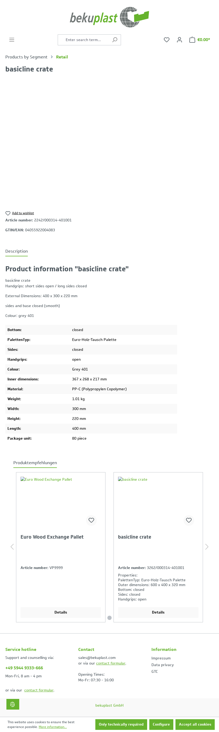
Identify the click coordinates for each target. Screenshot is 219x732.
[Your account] (179, 39)
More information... (53, 727)
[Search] (114, 39)
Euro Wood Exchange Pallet (52, 537)
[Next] (207, 547)
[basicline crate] (158, 503)
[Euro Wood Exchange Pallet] (61, 503)
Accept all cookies (195, 724)
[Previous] (12, 547)
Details (60, 612)
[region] (109, 144)
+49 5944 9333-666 (24, 668)
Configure (161, 724)
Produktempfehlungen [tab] (35, 463)
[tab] (16, 251)
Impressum (161, 658)
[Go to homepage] (109, 17)
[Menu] (11, 39)
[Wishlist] (166, 39)
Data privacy (162, 665)
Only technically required (121, 724)
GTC (154, 671)
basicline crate (134, 537)
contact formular (38, 690)
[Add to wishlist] (91, 520)
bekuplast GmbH (109, 705)
